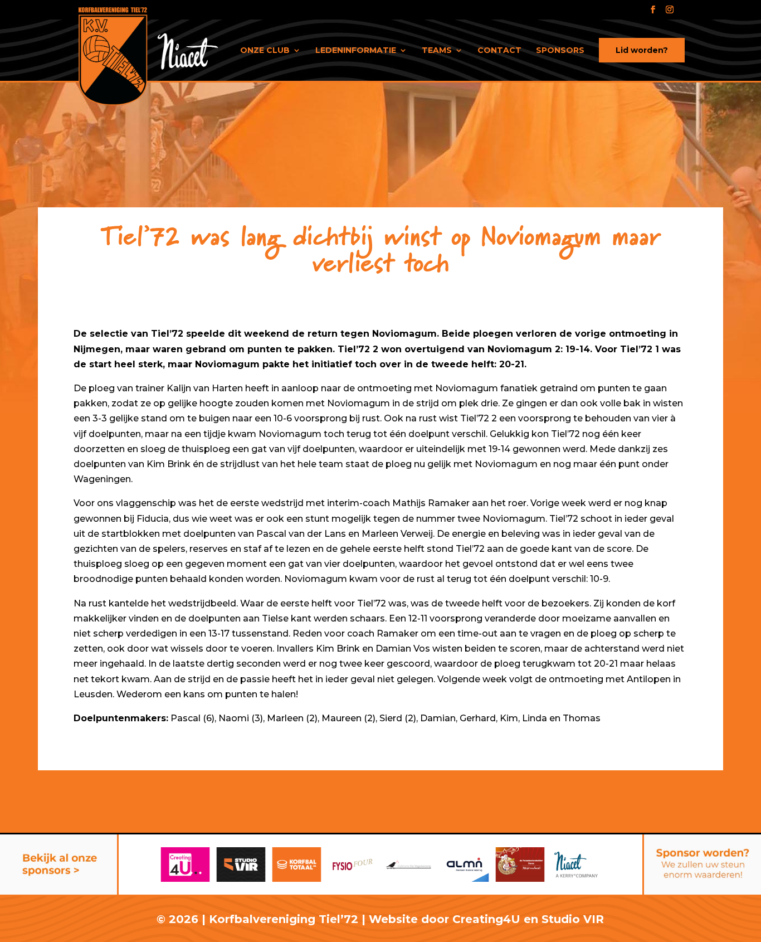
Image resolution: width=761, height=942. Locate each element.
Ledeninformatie (355, 50)
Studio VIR (573, 919)
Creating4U (486, 919)
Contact (499, 50)
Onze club (265, 50)
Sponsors (560, 50)
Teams (437, 50)
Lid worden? (642, 50)
